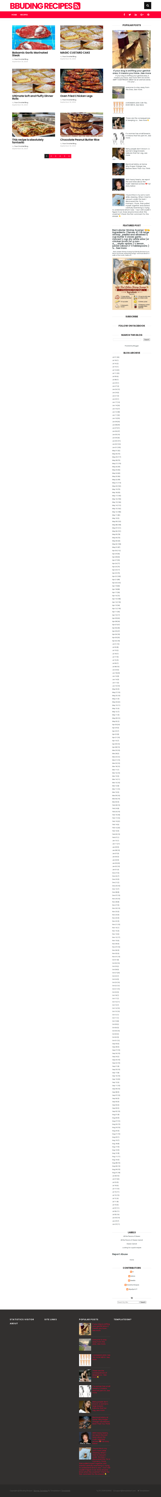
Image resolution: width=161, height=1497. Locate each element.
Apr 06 (114, 628)
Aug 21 (114, 1134)
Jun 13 (114, 409)
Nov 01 (114, 957)
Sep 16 (114, 1076)
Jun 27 (114, 386)
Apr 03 (114, 637)
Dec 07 (114, 895)
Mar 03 (114, 802)
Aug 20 (114, 1137)
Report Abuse (120, 1254)
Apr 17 (114, 592)
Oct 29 (114, 966)
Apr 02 (114, 641)
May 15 (114, 502)
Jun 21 (114, 396)
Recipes (24, 14)
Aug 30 (114, 1118)
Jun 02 (114, 444)
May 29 (114, 457)
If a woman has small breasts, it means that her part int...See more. (138, 135)
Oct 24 (114, 979)
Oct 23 (114, 982)
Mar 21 (114, 760)
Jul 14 (114, 370)
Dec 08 (114, 892)
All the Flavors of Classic (131, 1236)
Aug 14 (114, 1150)
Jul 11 (114, 373)
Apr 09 (114, 618)
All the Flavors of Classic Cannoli (132, 1240)
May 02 (114, 544)
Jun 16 (114, 676)
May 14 (114, 505)
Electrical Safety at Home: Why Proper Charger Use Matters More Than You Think (138, 166)
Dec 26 (114, 876)
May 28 (114, 460)
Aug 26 (114, 1124)
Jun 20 (114, 399)
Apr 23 (114, 573)
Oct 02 (114, 1037)
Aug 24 (114, 1127)
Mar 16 (114, 773)
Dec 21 (114, 882)
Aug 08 (114, 1163)
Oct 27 (114, 973)
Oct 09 (114, 1024)
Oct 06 (114, 1027)
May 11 (114, 515)
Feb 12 (114, 828)
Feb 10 (114, 831)
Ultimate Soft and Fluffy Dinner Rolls (32, 97)
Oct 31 (114, 960)
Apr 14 (114, 602)
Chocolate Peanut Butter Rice (79, 139)
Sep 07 (114, 1095)
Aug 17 (114, 1147)
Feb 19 (114, 815)
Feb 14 (114, 824)
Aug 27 (114, 1121)
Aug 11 (114, 1156)
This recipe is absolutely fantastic (28, 141)
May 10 (114, 518)
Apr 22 (114, 576)
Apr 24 (114, 570)
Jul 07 (114, 1208)
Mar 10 (114, 792)
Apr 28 (114, 557)
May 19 (114, 489)
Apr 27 (114, 560)
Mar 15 (114, 776)
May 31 (114, 450)
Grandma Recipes (133, 1285)
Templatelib (65, 1491)
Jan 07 (114, 853)
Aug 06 (114, 1166)
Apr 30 (114, 550)
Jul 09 (114, 376)
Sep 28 (114, 1047)
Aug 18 (114, 1144)
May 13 (114, 508)
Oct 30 (114, 963)
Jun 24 (114, 392)
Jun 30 (114, 1218)
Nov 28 (114, 902)
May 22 (114, 479)
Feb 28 (114, 805)
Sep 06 (114, 1098)
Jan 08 (114, 850)
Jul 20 (114, 647)
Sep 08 (114, 1092)
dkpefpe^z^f (133, 1289)
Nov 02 (114, 953)
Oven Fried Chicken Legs (76, 96)
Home (14, 14)
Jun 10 (114, 418)
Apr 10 (114, 615)
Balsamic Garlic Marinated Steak (30, 54)
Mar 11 (114, 789)
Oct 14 (114, 1008)
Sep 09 (114, 1089)
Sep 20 (114, 1069)
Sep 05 (114, 1102)
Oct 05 (114, 1031)
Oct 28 (114, 969)
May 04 (114, 538)
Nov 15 (114, 931)
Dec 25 (114, 879)
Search (142, 1302)
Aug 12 (114, 1153)
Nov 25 (114, 911)
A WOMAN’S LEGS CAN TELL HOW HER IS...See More (136, 104)
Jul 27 (114, 1179)
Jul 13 (114, 1195)
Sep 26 (114, 1053)
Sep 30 (114, 1044)
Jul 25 (114, 1182)
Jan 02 (114, 866)
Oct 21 (114, 989)
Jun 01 (114, 447)
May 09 (114, 521)
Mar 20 (114, 763)
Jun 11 (114, 415)
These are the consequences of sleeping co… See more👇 (138, 119)
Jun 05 (114, 434)
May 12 (114, 512)
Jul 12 (114, 1198)
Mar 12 (114, 786)
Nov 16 (114, 928)
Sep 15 (114, 1079)
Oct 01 (114, 1040)
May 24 (114, 473)
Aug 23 (114, 1131)
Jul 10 (114, 1205)
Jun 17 (114, 402)
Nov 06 (114, 950)
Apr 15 (114, 599)
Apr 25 (114, 567)
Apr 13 (114, 605)
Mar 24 (114, 757)
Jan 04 (114, 860)
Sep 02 (114, 1111)
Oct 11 (114, 1018)
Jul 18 (114, 360)
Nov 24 (114, 915)
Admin (133, 1276)
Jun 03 (114, 441)
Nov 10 (114, 940)
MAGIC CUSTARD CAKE (75, 52)
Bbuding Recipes (41, 6)
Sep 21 (114, 1066)
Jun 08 (114, 425)
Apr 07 (114, 624)
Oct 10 (114, 1021)
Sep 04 (114, 1105)
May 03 (114, 541)
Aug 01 (114, 1172)
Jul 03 (114, 1214)
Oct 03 (114, 1034)
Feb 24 (114, 808)
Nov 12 (114, 937)
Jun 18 (114, 673)
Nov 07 (114, 947)
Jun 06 (114, 431)
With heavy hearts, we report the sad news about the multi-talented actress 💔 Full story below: (138, 182)
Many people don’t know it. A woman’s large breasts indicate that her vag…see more (137, 152)
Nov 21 (114, 924)
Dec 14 (114, 889)
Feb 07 (114, 837)
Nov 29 (114, 899)
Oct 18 (114, 995)
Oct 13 (114, 1011)
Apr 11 (114, 612)
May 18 (114, 492)
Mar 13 (114, 783)
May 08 (114, 525)
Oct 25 (114, 976)
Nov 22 (114, 921)
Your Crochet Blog (21, 59)
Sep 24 (114, 1056)
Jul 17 (114, 657)
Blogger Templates (41, 1491)
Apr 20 (114, 583)
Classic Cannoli (132, 1244)
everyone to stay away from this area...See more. (137, 88)
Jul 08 (114, 380)
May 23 (114, 476)
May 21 (114, 483)
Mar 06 (114, 799)
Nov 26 (114, 908)
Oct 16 (114, 1002)
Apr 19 (114, 586)
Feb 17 (114, 818)
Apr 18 (114, 589)
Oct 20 (114, 992)
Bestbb (132, 1280)
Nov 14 (114, 934)
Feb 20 (114, 811)
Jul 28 (114, 1176)
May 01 (114, 547)
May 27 (114, 463)
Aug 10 (114, 1160)
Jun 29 (114, 383)
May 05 (114, 534)
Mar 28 (114, 753)
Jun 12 (114, 412)
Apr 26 (114, 563)
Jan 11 (114, 844)
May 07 (114, 528)
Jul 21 (114, 357)
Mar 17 (114, 770)
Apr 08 (114, 621)
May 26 (114, 467)
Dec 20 (114, 886)
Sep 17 (114, 1073)
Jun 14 (114, 405)
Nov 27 (114, 905)
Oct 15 (114, 1005)
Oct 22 (114, 985)
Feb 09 (114, 834)
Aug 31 (114, 1114)
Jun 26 (114, 389)
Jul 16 (114, 363)
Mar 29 (114, 750)
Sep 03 (114, 1108)
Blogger (135, 346)
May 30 (114, 454)
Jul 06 (114, 1211)
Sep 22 (114, 1063)
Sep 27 (114, 1050)
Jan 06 (114, 857)
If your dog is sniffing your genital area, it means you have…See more (132, 72)
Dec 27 (114, 873)
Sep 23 (114, 1060)
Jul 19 (114, 650)
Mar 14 (114, 779)
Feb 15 (114, 821)
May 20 (114, 486)
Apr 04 (114, 634)
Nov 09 (114, 944)
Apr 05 (114, 631)
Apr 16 (114, 596)
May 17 (114, 496)
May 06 (114, 531)
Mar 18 (114, 766)
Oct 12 (114, 1015)
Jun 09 (114, 422)
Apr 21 (114, 579)
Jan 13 (114, 840)
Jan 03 (114, 863)
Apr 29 (114, 554)
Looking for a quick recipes (131, 1247)
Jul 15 (114, 367)
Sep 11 (114, 1085)
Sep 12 (114, 1082)
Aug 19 (114, 1140)
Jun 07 (114, 428)
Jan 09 (114, 847)
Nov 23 (114, 918)
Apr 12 (114, 608)
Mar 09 (114, 795)
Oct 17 (114, 998)
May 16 (114, 499)
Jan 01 (114, 869)
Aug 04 (114, 1169)
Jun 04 (114, 438)
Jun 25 (114, 1224)
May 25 (114, 470)
